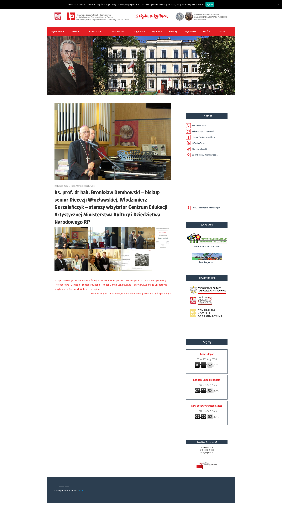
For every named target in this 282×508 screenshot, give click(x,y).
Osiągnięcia (138, 31)
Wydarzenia (57, 31)
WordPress (61, 485)
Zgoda (210, 4)
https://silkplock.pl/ (189, 429)
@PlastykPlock (198, 143)
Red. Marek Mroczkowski (83, 186)
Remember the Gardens (207, 246)
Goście (207, 31)
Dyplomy (157, 31)
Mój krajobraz (207, 262)
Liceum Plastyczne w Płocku (204, 137)
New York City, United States (206, 405)
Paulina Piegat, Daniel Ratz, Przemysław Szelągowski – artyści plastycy (130, 293)
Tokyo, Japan (207, 354)
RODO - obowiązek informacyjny (206, 208)
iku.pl (79, 490)
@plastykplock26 (199, 149)
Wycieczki (190, 31)
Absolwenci (117, 31)
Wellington (67, 485)
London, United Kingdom (206, 379)
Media (222, 31)
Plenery (173, 31)
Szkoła (75, 31)
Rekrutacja (95, 31)
